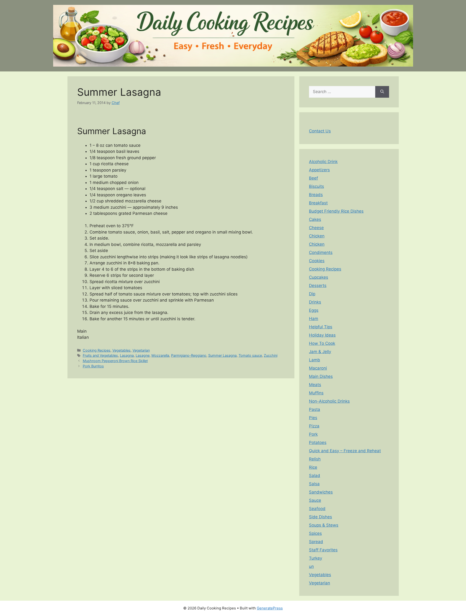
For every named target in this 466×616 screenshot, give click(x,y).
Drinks (315, 302)
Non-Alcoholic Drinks (329, 401)
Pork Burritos (93, 366)
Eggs (313, 310)
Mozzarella (160, 355)
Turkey (315, 558)
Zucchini (270, 355)
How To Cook (322, 343)
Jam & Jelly (320, 351)
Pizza (314, 426)
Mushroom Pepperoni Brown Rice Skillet (115, 361)
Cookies (317, 260)
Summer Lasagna (222, 355)
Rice (313, 467)
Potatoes (317, 442)
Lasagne (143, 355)
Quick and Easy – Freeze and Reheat (345, 450)
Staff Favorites (323, 549)
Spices (315, 533)
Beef (313, 178)
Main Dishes (321, 376)
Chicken (317, 236)
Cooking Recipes (96, 350)
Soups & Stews (323, 525)
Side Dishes (320, 516)
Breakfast (318, 202)
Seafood (317, 508)
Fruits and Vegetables (100, 355)
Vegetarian (141, 350)
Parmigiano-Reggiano (188, 355)
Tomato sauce (250, 355)
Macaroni (318, 368)
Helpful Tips (320, 326)
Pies (313, 417)
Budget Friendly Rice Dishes (336, 211)
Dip (312, 293)
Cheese (316, 227)
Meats (315, 384)
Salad (314, 475)
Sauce (315, 500)
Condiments (321, 252)
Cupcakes (318, 277)
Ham (313, 318)
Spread (316, 541)
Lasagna (127, 355)
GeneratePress (270, 608)
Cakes (315, 219)
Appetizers (319, 169)
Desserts (317, 285)
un (311, 566)
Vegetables (121, 350)
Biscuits (316, 186)
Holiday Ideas (322, 335)
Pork (313, 434)
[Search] (382, 92)
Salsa (314, 483)
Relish (315, 459)
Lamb (314, 359)
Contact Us (320, 131)
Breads (316, 194)
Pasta (314, 409)
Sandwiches (321, 492)
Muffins (316, 392)
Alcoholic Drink (323, 161)
